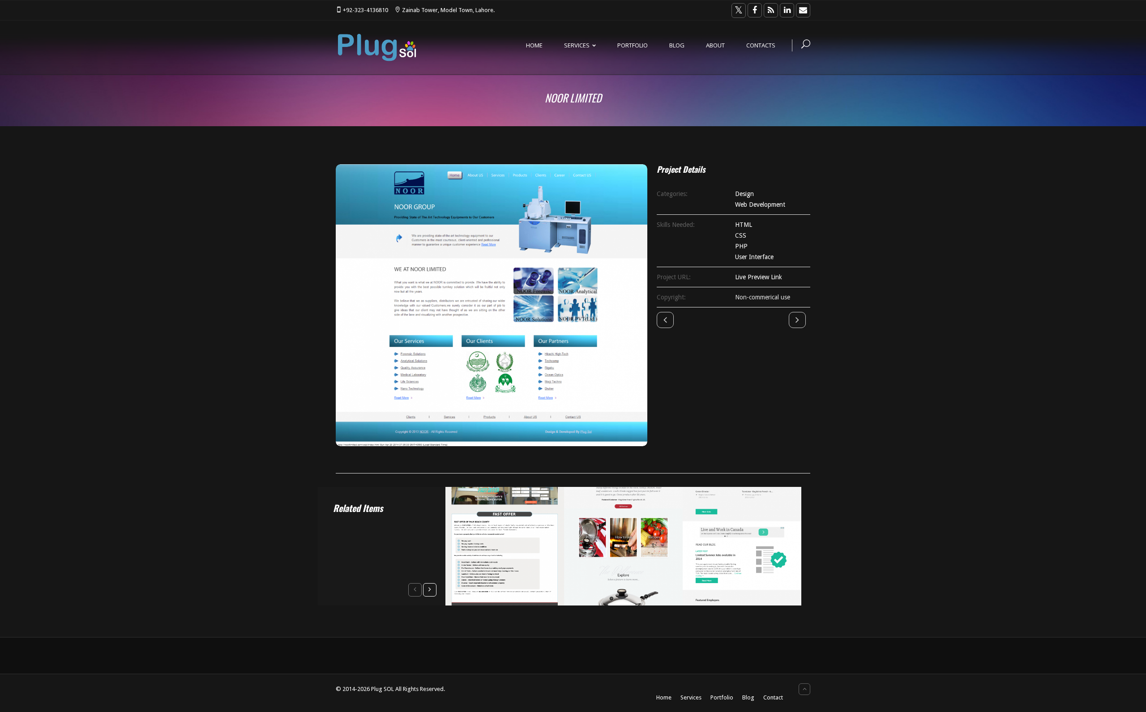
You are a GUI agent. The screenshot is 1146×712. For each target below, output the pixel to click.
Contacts (760, 45)
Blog (676, 45)
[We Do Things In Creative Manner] (377, 47)
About (715, 45)
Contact (773, 697)
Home (534, 45)
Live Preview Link (758, 277)
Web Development (760, 204)
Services (577, 45)
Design (744, 193)
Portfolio (632, 45)
